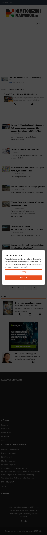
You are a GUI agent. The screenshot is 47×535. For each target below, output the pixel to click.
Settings (24, 272)
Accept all (23, 278)
